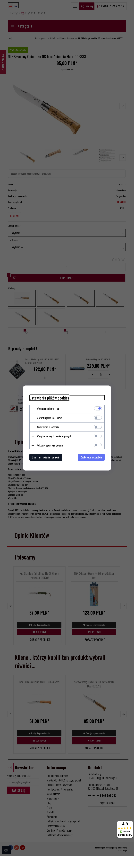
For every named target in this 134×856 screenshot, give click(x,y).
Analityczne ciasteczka (48, 427)
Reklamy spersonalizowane (50, 445)
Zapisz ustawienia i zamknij (45, 457)
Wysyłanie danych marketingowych (54, 436)
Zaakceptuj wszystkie (91, 457)
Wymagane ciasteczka (48, 409)
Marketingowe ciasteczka (49, 418)
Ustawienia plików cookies (49, 397)
